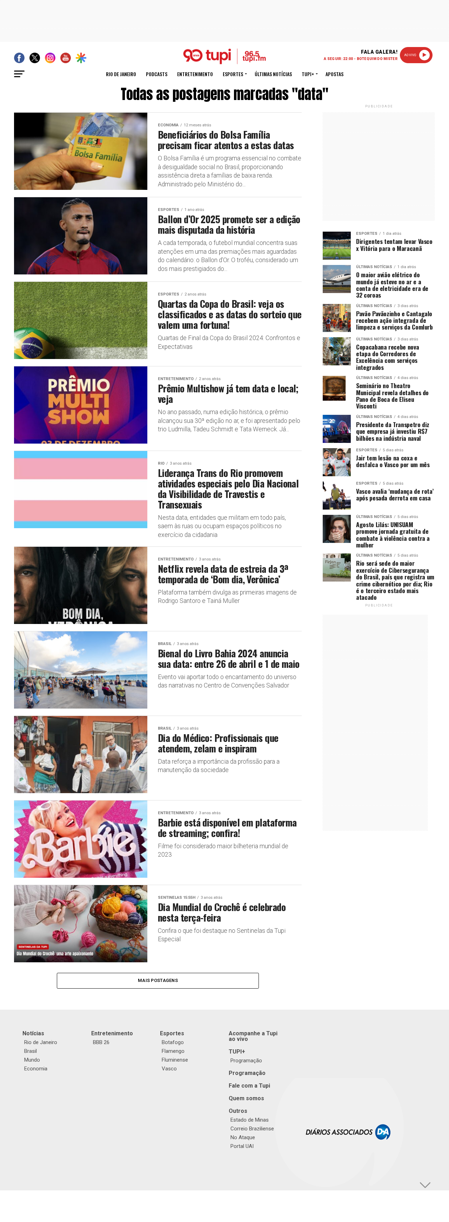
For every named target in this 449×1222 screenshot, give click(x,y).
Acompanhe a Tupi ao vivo (253, 1036)
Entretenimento (195, 74)
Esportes (233, 74)
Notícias (33, 1033)
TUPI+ (237, 1051)
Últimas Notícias (273, 74)
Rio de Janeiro (121, 74)
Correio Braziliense (252, 1128)
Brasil (30, 1051)
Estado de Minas (249, 1120)
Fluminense (175, 1060)
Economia (35, 1068)
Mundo (32, 1060)
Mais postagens (158, 980)
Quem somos (246, 1098)
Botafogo (173, 1042)
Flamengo (173, 1051)
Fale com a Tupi (249, 1085)
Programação (246, 1060)
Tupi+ (308, 74)
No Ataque (242, 1137)
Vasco (169, 1068)
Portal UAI (242, 1146)
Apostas (334, 74)
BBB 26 (101, 1042)
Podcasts (156, 74)
